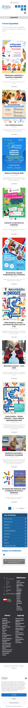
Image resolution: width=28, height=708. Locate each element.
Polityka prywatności (17, 706)
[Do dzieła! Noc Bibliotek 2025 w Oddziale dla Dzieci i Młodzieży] (14, 478)
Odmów (14, 698)
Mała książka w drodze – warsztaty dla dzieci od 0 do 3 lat (14, 300)
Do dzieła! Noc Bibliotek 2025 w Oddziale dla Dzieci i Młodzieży (14, 475)
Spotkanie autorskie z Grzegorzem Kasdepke (14, 441)
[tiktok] (25, 6)
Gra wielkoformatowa (14, 105)
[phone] (25, 9)
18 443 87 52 (8, 587)
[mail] (22, 9)
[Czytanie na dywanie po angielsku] (14, 204)
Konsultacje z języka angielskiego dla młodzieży (14, 250)
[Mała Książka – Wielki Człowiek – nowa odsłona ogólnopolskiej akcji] (14, 398)
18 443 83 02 (8, 590)
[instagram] (19, 6)
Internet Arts (14, 668)
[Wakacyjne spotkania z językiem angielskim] (14, 56)
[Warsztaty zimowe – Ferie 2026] (14, 352)
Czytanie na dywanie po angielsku (14, 201)
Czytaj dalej (14, 86)
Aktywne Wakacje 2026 (14, 153)
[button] (26, 678)
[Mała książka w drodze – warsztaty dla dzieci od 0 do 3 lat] (14, 304)
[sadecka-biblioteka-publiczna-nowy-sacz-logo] (6, 5)
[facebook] (16, 6)
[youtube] (22, 6)
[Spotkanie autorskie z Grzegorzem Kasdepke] (14, 443)
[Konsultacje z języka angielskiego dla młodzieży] (14, 254)
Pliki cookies (8, 706)
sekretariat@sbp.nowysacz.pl (8, 593)
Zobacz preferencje (14, 702)
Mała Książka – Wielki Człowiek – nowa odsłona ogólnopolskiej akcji (14, 395)
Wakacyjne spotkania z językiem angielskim (14, 54)
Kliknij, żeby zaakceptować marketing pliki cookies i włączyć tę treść (14, 561)
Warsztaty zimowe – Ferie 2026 (14, 349)
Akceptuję (14, 694)
